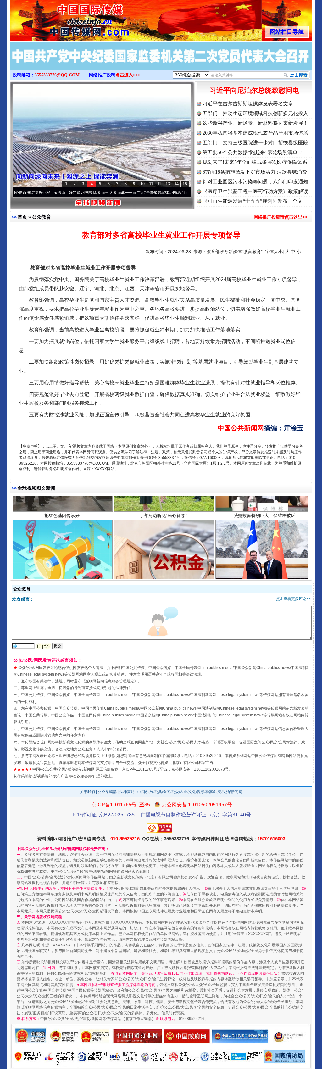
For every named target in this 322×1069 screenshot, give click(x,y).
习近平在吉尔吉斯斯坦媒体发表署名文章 (248, 103)
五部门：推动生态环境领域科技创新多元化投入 (255, 113)
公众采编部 (107, 792)
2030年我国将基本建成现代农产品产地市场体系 (255, 133)
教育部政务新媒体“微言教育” (235, 251)
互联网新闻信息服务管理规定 (109, 681)
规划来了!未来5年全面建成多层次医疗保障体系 (255, 162)
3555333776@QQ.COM (57, 75)
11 (151, 183)
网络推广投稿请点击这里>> (280, 217)
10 (142, 183)
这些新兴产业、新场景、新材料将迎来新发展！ (255, 123)
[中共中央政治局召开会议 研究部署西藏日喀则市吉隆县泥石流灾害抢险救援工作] (161, 62)
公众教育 (41, 217)
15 (185, 183)
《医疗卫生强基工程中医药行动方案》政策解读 (255, 191)
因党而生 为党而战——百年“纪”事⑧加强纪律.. (98, 192)
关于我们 (87, 792)
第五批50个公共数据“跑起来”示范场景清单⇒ (253, 152)
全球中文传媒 (62, 18)
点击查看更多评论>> (293, 599)
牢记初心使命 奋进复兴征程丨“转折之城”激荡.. (187, 192)
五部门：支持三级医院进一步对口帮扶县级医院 (255, 142)
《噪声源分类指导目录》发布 (62, 563)
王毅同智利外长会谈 (264, 563)
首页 (22, 217)
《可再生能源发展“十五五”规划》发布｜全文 (253, 201)
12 (159, 183)
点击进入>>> (128, 75)
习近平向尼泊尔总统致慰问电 (254, 90)
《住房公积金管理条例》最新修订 (163, 563)
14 (176, 183)
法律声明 (127, 792)
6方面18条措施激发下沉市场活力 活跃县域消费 (255, 172)
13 (168, 183)
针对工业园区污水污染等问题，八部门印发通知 (255, 181)
